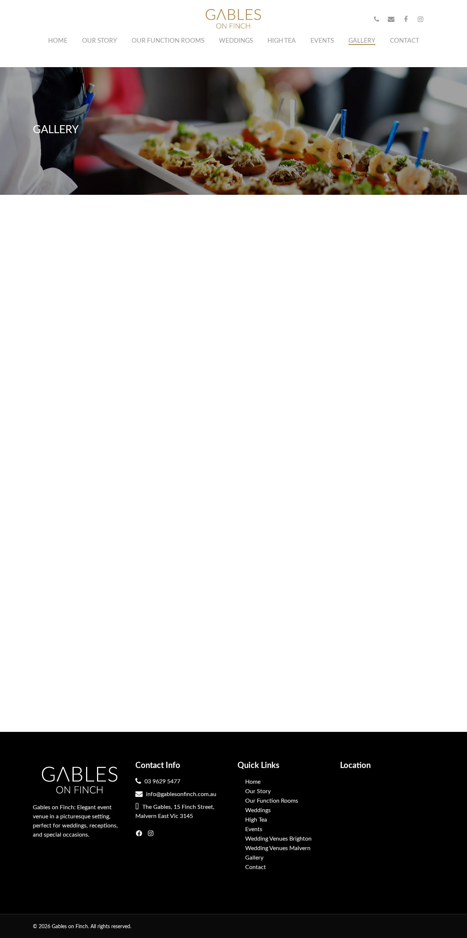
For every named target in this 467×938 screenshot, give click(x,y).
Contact (255, 867)
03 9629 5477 (161, 781)
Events (253, 829)
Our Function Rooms (271, 801)
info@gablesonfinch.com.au (180, 794)
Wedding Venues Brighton (278, 839)
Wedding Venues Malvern (277, 848)
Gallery (254, 858)
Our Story (258, 791)
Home (252, 782)
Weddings (258, 810)
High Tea (256, 820)
